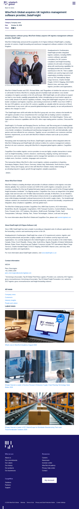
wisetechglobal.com (64, 217)
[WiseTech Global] (10, 3)
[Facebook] (13, 28)
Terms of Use (30, 502)
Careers (45, 458)
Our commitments (11, 460)
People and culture (11, 303)
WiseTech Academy (48, 465)
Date (6, 25)
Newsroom (45, 460)
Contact (44, 470)
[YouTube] (16, 496)
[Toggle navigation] (74, 3)
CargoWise (9, 479)
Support (7, 487)
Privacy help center (48, 468)
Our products (9, 468)
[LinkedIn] (12, 28)
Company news (10, 294)
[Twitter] (13, 496)
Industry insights (10, 300)
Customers (9, 297)
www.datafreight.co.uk (49, 253)
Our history (9, 465)
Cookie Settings (60, 502)
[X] (15, 28)
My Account (49, 480)
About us (8, 458)
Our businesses (10, 470)
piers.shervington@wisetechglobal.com (18, 273)
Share (7, 28)
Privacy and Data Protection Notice (45, 502)
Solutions (8, 482)
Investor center (47, 463)
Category (8, 22)
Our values (8, 463)
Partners (8, 485)
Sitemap (22, 502)
